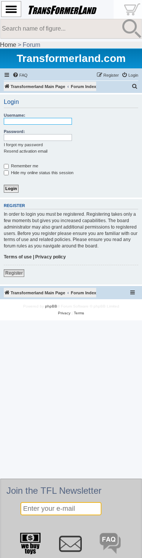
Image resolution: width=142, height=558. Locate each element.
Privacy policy (50, 257)
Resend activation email (25, 151)
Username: (14, 115)
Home (8, 45)
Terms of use (18, 257)
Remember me (24, 166)
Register (14, 273)
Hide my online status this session (41, 172)
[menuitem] (20, 75)
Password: (14, 131)
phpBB (51, 306)
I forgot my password (23, 144)
